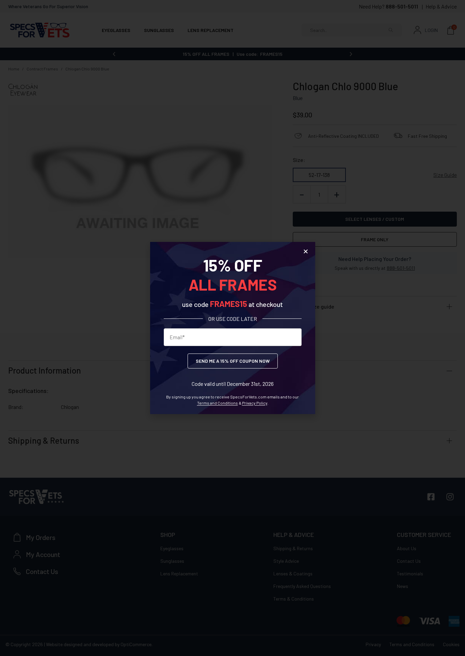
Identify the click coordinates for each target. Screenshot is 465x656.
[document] (232, 328)
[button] (305, 251)
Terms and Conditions (217, 402)
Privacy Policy (254, 402)
